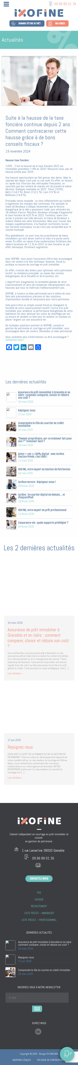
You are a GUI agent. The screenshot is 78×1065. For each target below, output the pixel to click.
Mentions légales (22, 1060)
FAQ (39, 892)
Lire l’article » (15, 673)
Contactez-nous (39, 878)
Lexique (39, 899)
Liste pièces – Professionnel (39, 920)
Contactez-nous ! (14, 340)
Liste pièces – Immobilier (39, 913)
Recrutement (39, 906)
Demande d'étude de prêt (30, 23)
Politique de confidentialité (51, 1060)
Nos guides (60, 23)
